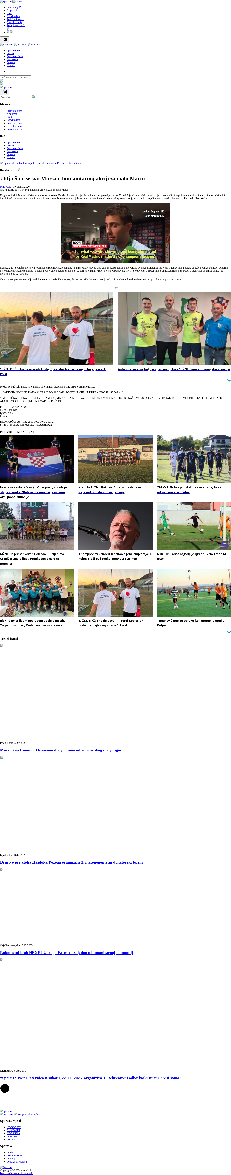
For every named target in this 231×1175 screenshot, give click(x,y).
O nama (11, 62)
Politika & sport (15, 19)
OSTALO (12, 1139)
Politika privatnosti (17, 1161)
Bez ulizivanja (14, 22)
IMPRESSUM (14, 1155)
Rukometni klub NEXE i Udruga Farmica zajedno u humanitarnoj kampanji (66, 952)
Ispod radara (13, 16)
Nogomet (12, 10)
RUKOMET (13, 1130)
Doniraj (11, 1158)
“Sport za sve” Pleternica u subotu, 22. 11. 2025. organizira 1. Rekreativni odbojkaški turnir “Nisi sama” (90, 1078)
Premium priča (14, 7)
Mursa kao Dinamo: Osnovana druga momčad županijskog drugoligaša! (62, 750)
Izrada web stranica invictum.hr (16, 1173)
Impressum (12, 59)
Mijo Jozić (5, 186)
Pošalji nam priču (16, 25)
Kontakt (11, 65)
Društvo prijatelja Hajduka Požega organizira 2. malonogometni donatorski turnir (71, 862)
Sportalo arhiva (15, 56)
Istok (9, 13)
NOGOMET (14, 1127)
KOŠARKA (13, 1133)
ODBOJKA (13, 1136)
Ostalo (10, 53)
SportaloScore (14, 50)
